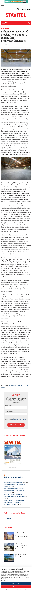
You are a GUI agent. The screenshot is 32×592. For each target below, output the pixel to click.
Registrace (26, 9)
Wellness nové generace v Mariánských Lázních (21, 535)
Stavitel (9, 518)
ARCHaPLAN (12, 385)
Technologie (5, 29)
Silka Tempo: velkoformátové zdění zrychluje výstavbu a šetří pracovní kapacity (14, 490)
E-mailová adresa (9, 411)
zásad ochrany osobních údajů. (19, 419)
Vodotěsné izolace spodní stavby (13, 482)
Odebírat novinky (16, 425)
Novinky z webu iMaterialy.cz (13, 477)
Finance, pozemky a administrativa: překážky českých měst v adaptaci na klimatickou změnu (14, 502)
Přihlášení (17, 9)
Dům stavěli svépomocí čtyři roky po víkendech (21, 546)
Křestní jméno (8, 405)
